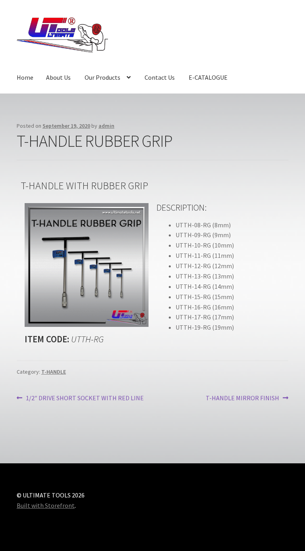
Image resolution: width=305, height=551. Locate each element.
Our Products (102, 77)
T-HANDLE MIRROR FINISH (242, 397)
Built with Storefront (46, 505)
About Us (58, 77)
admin (106, 125)
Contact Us (160, 77)
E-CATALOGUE (208, 77)
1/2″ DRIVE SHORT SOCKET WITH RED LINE (84, 397)
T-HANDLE (53, 371)
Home (25, 77)
